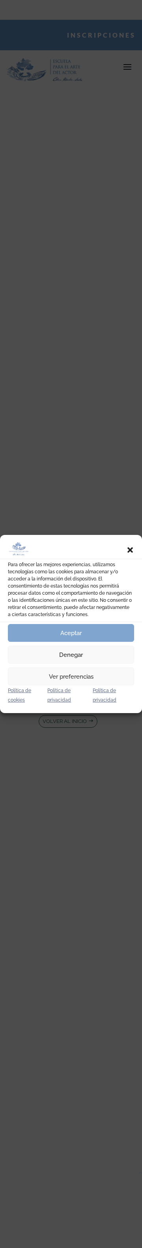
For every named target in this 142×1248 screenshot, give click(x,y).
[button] (130, 550)
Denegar (71, 654)
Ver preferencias (71, 676)
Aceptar (71, 633)
